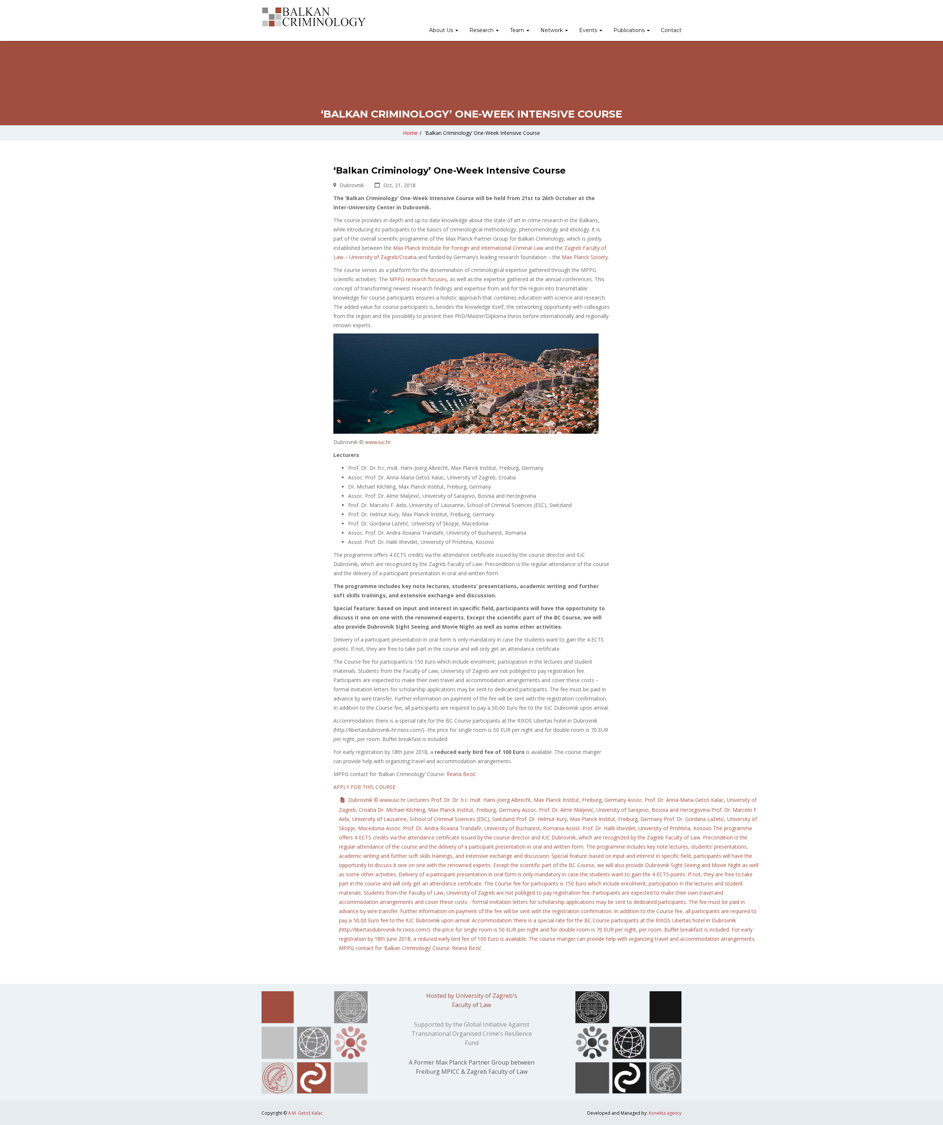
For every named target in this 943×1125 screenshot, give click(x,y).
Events (589, 30)
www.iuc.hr (378, 442)
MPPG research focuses (418, 279)
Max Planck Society (585, 257)
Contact (671, 30)
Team (518, 30)
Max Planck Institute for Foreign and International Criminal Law (468, 247)
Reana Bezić (461, 774)
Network (552, 30)
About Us (442, 30)
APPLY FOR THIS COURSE (364, 786)
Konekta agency (665, 1113)
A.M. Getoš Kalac (305, 1113)
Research (482, 30)
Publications (629, 30)
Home (410, 132)
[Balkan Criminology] (314, 17)
